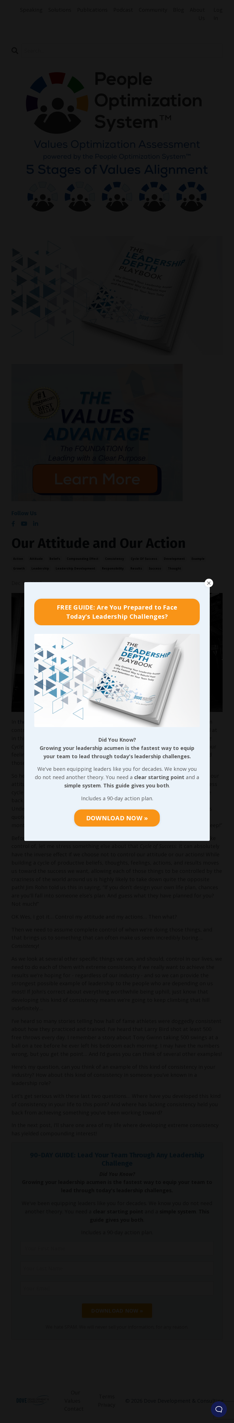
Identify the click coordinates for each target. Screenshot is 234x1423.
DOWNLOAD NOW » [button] (117, 818)
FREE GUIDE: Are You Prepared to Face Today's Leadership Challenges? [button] (117, 611)
